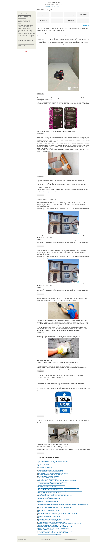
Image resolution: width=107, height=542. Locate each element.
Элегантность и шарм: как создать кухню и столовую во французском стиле (55, 531)
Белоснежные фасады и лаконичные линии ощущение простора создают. (55, 507)
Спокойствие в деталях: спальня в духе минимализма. (50, 470)
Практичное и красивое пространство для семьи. (49, 534)
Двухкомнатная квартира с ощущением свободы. (49, 514)
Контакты (42, 537)
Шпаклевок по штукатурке (43, 21)
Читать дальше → (40, 93)
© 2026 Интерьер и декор (22, 537)
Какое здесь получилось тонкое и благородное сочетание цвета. (53, 473)
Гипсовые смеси (83, 21)
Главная (47, 6)
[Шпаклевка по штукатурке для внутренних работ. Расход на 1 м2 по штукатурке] (63, 163)
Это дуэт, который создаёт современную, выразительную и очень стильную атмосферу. (58, 488)
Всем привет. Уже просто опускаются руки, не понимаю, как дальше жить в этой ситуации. (58, 459)
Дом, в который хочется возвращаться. (47, 477)
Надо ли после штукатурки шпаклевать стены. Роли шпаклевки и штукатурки (62, 28)
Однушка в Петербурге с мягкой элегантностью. (49, 516)
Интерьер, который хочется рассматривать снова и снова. (51, 485)
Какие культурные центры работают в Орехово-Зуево (50, 520)
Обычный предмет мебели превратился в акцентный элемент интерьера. (55, 495)
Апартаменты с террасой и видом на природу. (49, 510)
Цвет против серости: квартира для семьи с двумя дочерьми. (52, 494)
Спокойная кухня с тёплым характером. (47, 479)
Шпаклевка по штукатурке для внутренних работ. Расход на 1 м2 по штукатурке (63, 138)
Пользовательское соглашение (49, 537)
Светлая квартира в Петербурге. (45, 529)
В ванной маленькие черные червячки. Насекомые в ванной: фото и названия (25, 17)
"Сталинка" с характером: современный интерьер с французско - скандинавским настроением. (60, 491)
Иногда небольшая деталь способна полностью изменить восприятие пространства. (57, 513)
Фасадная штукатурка (70, 15)
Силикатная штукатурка (57, 21)
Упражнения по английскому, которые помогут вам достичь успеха (25, 22)
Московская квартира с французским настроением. (50, 517)
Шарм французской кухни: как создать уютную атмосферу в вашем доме (55, 526)
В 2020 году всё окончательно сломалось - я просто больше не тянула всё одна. (25, 40)
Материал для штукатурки (83, 15)
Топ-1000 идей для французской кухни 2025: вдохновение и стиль (53, 532)
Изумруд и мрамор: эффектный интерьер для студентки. (51, 525)
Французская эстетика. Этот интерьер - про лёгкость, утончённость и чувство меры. (57, 480)
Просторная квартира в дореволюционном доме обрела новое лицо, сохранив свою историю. (60, 523)
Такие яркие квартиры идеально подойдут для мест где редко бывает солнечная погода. (25, 27)
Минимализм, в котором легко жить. (46, 467)
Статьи (58, 6)
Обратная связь (66, 537)
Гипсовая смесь (56, 15)
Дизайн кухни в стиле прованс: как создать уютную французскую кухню (54, 528)
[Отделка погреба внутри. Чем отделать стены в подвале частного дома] (63, 192)
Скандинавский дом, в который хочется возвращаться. (50, 471)
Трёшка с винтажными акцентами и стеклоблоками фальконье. (52, 482)
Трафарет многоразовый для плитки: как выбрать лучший (51, 522)
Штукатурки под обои (43, 15)
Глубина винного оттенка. (44, 500)
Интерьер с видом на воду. (44, 464)
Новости (53, 6)
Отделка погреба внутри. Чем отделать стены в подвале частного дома (60, 181)
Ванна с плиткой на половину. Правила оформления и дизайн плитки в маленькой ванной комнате (26, 32)
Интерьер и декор (53, 2)
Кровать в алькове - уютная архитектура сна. (48, 476)
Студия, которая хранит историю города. (47, 486)
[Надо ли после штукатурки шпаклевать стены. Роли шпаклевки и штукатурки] (63, 69)
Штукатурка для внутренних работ (70, 21)
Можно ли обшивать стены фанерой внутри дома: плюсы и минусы (53, 519)
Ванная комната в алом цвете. (45, 468)
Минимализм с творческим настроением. (47, 465)
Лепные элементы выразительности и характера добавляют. (52, 497)
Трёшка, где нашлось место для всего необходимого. (50, 483)
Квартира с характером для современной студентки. (50, 474)
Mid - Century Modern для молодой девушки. (48, 501)
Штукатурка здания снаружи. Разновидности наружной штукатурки (59, 337)
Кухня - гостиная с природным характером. (48, 489)
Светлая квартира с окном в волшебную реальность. (50, 462)
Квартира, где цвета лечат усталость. (46, 511)
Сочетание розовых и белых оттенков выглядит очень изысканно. (53, 509)
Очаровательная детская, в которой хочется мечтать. (50, 492)
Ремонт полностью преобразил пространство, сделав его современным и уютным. (57, 503)
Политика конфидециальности (45, 539)
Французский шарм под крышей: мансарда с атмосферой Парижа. (53, 461)
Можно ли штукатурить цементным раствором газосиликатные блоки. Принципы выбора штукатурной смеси (60, 376)
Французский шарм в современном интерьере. (49, 498)
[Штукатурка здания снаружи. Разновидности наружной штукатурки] (63, 348)
